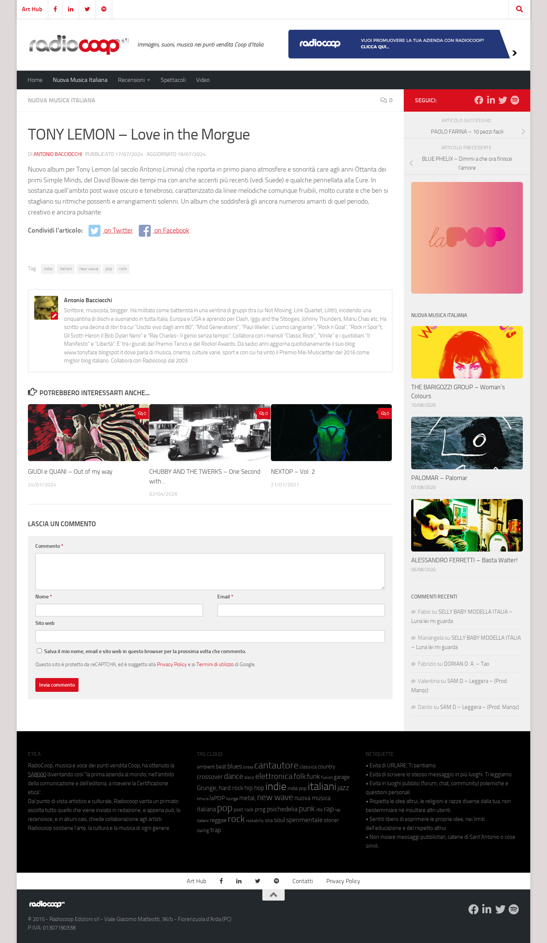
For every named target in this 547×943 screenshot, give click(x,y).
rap (329, 809)
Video (202, 79)
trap (215, 830)
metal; (247, 798)
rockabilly (255, 820)
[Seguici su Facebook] (478, 100)
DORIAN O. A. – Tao (466, 664)
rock (123, 268)
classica (308, 767)
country (326, 766)
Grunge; (207, 788)
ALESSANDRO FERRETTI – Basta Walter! (464, 560)
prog (260, 809)
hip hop (254, 788)
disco (249, 777)
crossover (210, 776)
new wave (88, 268)
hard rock (231, 788)
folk (300, 776)
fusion (327, 777)
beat (221, 766)
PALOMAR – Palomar (439, 478)
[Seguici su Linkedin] (490, 100)
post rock (244, 809)
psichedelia (282, 809)
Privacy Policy (172, 664)
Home (35, 79)
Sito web (45, 623)
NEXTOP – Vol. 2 (293, 471)
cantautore (276, 765)
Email (225, 597)
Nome (43, 597)
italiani (66, 268)
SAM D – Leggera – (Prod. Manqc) (479, 707)
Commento (49, 546)
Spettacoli (173, 79)
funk (313, 777)
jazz (343, 788)
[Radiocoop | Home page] (79, 44)
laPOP (217, 798)
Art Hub (32, 9)
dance (233, 776)
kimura (202, 798)
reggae (218, 820)
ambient (206, 767)
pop (108, 268)
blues (234, 766)
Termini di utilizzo (215, 664)
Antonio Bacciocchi (57, 154)
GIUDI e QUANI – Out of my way (70, 471)
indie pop (297, 788)
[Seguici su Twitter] (502, 100)
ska (269, 820)
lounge (232, 798)
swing (203, 830)
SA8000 (37, 774)
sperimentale (304, 820)
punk (307, 808)
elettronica (273, 776)
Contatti (302, 881)
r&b (319, 809)
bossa (248, 767)
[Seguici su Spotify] (514, 100)
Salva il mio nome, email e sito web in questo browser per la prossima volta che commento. (145, 651)
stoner (331, 820)
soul (279, 820)
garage (342, 777)
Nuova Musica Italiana (80, 79)
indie (48, 268)
